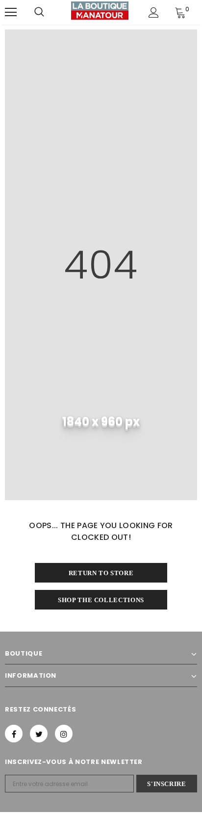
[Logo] (99, 11)
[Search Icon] (39, 12)
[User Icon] (154, 12)
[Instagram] (64, 733)
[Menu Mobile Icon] (11, 12)
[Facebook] (14, 733)
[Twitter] (39, 733)
